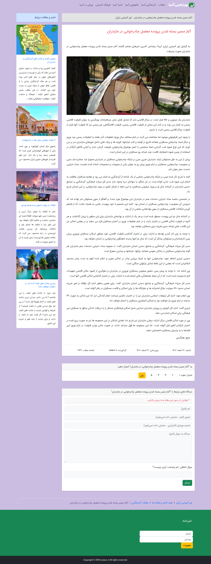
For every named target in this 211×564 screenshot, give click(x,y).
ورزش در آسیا (86, 5)
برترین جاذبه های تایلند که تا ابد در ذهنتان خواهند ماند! (40, 285)
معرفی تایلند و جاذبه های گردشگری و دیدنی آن (39, 60)
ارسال (187, 483)
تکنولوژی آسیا (132, 5)
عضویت (187, 545)
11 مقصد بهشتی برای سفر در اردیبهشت (38, 140)
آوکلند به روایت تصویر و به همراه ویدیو (38, 205)
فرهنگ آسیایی (102, 5)
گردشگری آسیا (148, 5)
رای (142, 375)
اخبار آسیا (117, 5)
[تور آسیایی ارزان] (182, 5)
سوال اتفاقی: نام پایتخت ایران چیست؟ (172, 467)
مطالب (161, 5)
